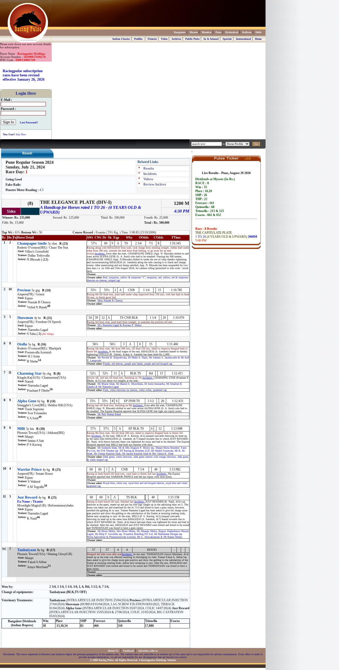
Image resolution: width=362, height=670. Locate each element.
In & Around (211, 38)
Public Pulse (192, 38)
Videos (148, 179)
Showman (25, 318)
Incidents (150, 174)
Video (164, 38)
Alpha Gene (26, 401)
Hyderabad (231, 32)
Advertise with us (148, 650)
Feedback (128, 650)
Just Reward (27, 497)
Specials (227, 38)
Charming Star (29, 373)
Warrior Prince (29, 470)
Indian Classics (121, 38)
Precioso (23, 290)
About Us (113, 650)
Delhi (258, 32)
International (243, 38)
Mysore (193, 32)
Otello (22, 344)
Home (258, 38)
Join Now (21, 134)
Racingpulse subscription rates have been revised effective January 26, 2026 (24, 75)
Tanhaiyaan (26, 550)
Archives (176, 38)
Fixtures (152, 38)
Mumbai (206, 32)
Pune (218, 32)
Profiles (138, 38)
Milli (21, 429)
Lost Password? (29, 122)
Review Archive (154, 184)
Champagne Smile (32, 243)
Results (148, 168)
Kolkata (246, 32)
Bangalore (180, 32)
